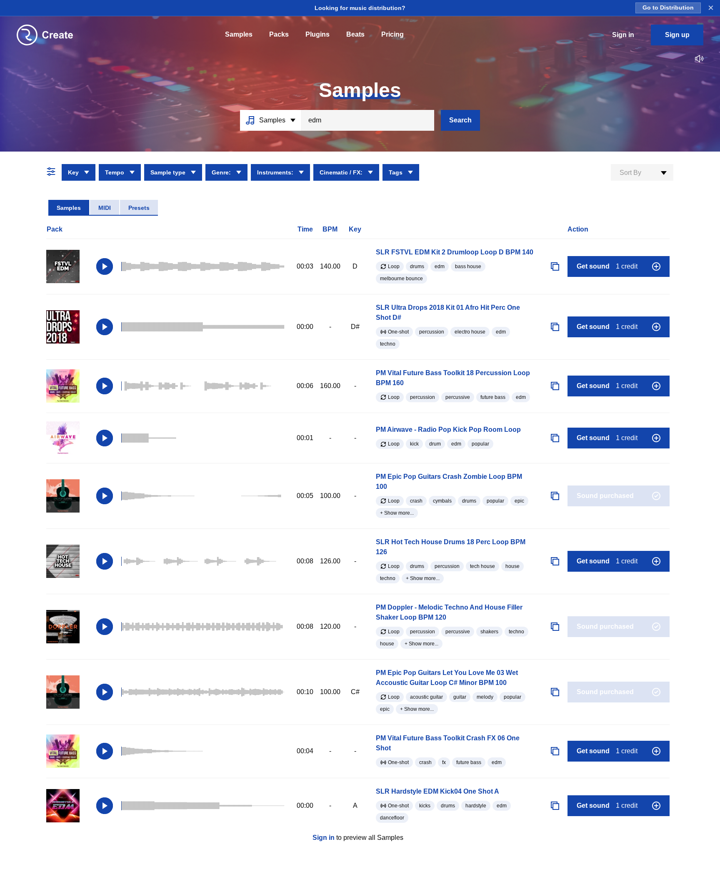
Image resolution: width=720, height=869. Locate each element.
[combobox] (642, 172)
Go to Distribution (668, 8)
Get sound (607, 266)
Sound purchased (605, 495)
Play (104, 266)
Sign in (323, 837)
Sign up (677, 34)
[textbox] (642, 172)
